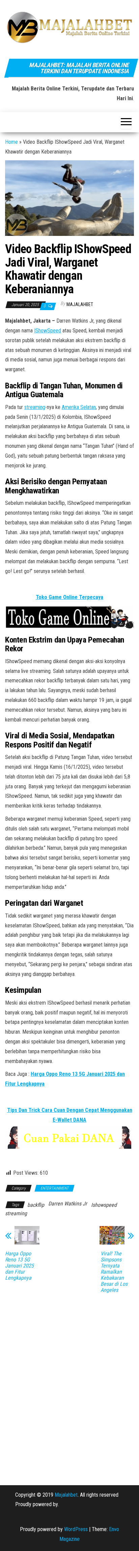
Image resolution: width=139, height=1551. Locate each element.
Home (11, 142)
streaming (34, 407)
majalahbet (79, 304)
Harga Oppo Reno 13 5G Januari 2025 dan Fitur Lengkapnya (19, 1266)
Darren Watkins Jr (67, 1203)
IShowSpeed (47, 330)
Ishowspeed (104, 1205)
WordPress (76, 1529)
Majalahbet (66, 1495)
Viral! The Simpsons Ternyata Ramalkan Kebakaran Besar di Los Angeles (114, 1272)
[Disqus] (69, 1384)
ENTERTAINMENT (54, 1188)
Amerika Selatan (79, 407)
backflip (35, 1205)
